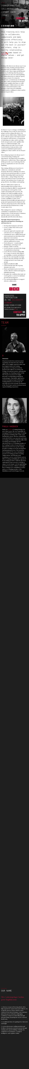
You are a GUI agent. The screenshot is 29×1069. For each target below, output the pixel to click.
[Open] (27, 53)
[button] (10, 289)
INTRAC (10, 429)
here (15, 309)
